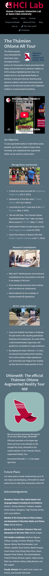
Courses (32, 18)
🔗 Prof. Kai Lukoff (28, 26)
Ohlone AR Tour (29, 22)
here (27, 459)
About (23, 18)
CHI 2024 (26, 222)
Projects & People (12, 22)
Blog (41, 22)
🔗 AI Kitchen (24, 30)
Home (14, 18)
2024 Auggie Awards (17, 230)
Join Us (15, 26)
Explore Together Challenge (20, 238)
